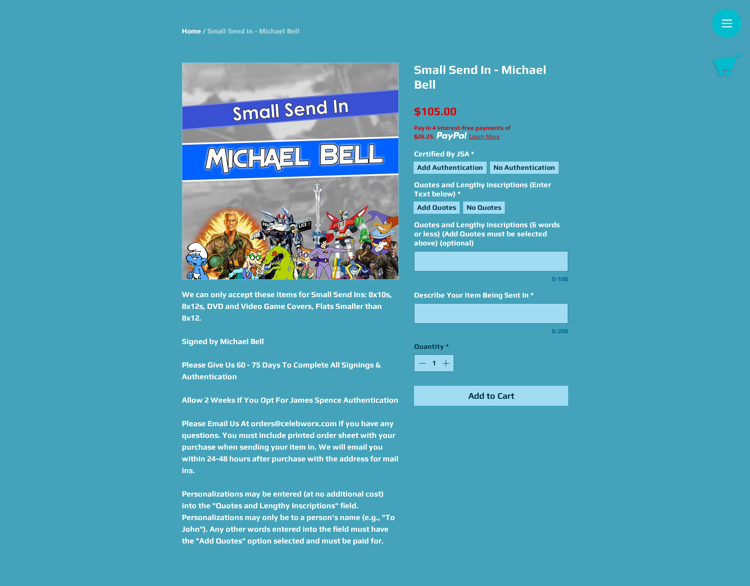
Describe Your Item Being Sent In (474, 295)
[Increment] (447, 363)
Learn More (484, 136)
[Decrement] (421, 363)
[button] (727, 65)
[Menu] (726, 23)
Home (191, 31)
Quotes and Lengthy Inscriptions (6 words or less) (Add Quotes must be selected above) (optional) (487, 233)
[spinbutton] (434, 363)
